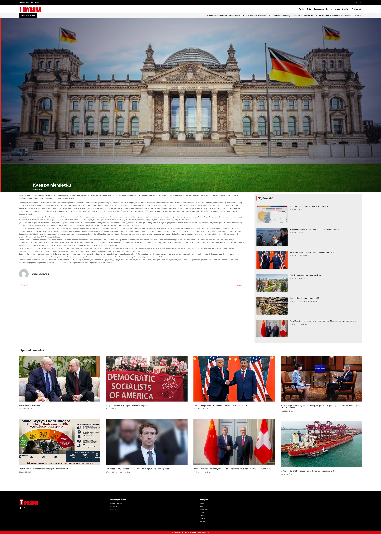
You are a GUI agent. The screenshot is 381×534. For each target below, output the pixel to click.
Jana (31, 2)
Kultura (337, 9)
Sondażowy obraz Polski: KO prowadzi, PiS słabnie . (308, 16)
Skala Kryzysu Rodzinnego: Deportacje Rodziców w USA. (44, 469)
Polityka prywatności (116, 503)
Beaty (27, 2)
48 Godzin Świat (120, 472)
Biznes (301, 301)
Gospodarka (319, 9)
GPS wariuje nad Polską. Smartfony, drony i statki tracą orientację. (356, 16)
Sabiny (36, 2)
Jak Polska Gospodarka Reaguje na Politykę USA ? (105, 16)
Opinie (329, 9)
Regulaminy (113, 506)
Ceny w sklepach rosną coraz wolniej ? (304, 298)
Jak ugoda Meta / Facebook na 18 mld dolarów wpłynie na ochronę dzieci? (156, 16)
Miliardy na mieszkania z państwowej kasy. (306, 275)
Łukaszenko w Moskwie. (29, 405)
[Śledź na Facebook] (356, 2)
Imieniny (22, 2)
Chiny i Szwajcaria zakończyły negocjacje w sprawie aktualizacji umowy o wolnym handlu (323, 321)
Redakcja (113, 509)
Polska (301, 9)
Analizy (355, 9)
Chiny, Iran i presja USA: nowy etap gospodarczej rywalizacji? (313, 252)
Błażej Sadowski (40, 274)
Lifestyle (346, 9)
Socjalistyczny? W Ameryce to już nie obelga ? (64, 16)
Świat (309, 9)
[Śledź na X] (360, 2)
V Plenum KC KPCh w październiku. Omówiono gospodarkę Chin (309, 471)
